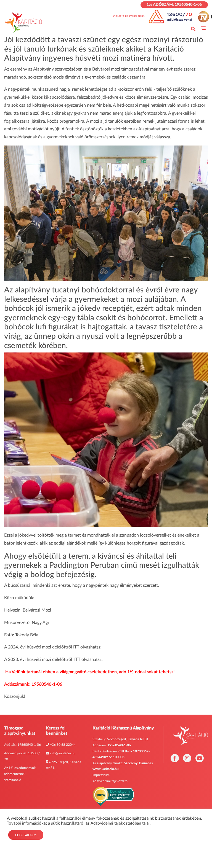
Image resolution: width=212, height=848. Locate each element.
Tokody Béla (26, 635)
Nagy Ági (40, 622)
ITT (76, 647)
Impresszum (101, 775)
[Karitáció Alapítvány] (23, 22)
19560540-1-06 (29, 744)
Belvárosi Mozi (37, 610)
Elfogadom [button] (25, 835)
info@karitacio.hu (63, 753)
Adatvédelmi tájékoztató (110, 781)
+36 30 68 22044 (63, 744)
